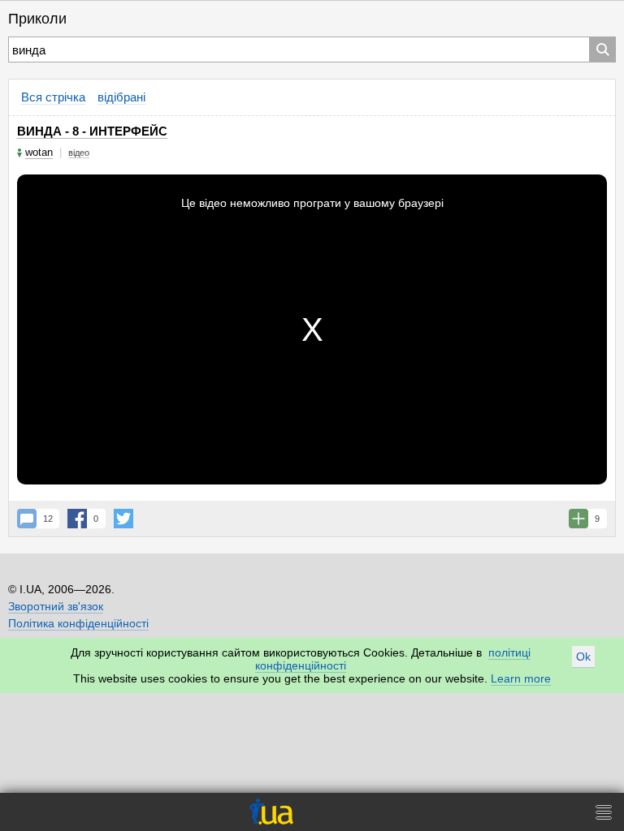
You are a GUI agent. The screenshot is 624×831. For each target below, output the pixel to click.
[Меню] (604, 812)
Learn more (521, 678)
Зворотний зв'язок (55, 606)
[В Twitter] (123, 518)
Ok (583, 656)
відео (78, 152)
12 (48, 518)
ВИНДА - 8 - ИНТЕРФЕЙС (92, 131)
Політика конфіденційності (78, 623)
